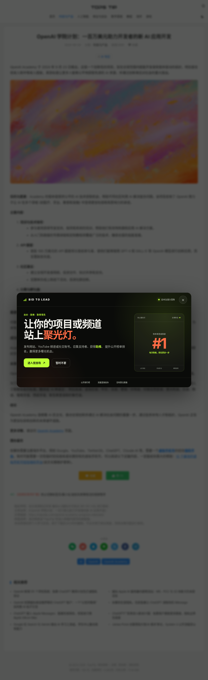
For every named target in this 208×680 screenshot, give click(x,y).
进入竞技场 (34, 362)
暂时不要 (61, 362)
